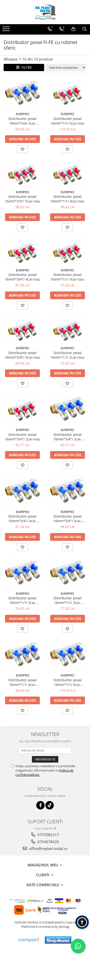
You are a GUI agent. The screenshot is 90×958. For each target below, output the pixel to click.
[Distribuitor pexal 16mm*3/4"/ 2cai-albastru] (68, 409)
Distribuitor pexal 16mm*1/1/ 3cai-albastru (68, 600)
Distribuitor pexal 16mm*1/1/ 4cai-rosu (67, 198)
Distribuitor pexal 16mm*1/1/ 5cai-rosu (67, 121)
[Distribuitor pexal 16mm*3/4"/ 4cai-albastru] (22, 491)
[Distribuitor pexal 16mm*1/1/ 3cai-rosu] (68, 252)
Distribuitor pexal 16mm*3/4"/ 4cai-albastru (22, 518)
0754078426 (47, 841)
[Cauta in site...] (84, 29)
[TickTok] (49, 805)
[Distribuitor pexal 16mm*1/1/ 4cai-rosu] (68, 173)
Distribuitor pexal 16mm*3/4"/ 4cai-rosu (22, 277)
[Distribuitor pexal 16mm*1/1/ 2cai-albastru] (22, 573)
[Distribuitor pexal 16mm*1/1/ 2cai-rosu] (68, 330)
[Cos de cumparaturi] (73, 29)
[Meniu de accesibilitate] (82, 922)
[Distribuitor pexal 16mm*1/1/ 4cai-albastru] (22, 655)
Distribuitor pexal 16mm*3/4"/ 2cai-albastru (67, 436)
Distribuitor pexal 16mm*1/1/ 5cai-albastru (68, 682)
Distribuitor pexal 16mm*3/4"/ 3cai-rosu (22, 355)
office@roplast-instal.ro (47, 848)
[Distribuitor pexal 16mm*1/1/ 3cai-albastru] (68, 573)
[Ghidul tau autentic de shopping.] (28, 940)
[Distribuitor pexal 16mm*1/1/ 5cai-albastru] (68, 655)
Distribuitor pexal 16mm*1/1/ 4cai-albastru (22, 682)
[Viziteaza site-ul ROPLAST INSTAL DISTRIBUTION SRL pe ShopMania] (58, 940)
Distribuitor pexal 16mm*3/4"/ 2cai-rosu (22, 436)
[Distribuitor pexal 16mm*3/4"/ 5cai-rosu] (22, 173)
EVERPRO (22, 114)
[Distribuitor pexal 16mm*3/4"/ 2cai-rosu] (22, 409)
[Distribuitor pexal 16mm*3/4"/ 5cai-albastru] (68, 491)
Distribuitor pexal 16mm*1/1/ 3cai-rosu (67, 277)
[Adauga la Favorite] (22, 149)
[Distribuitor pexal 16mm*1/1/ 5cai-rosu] (68, 94)
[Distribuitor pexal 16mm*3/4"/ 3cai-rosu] (22, 330)
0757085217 (47, 834)
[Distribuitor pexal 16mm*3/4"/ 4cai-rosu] (22, 252)
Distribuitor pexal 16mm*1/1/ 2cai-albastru (22, 600)
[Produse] (6, 30)
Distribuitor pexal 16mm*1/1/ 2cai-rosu (67, 355)
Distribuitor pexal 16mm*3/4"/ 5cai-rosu (22, 198)
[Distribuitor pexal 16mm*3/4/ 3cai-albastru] (22, 94)
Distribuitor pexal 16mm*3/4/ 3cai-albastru (22, 121)
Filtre (26, 67)
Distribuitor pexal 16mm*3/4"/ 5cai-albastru (67, 518)
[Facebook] (40, 805)
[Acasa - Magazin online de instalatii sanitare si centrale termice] (45, 12)
